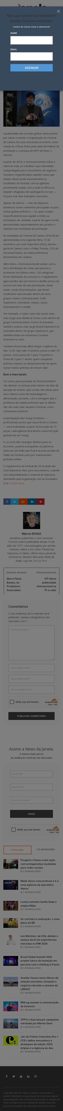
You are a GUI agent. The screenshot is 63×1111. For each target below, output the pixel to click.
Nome (13, 33)
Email (13, 49)
